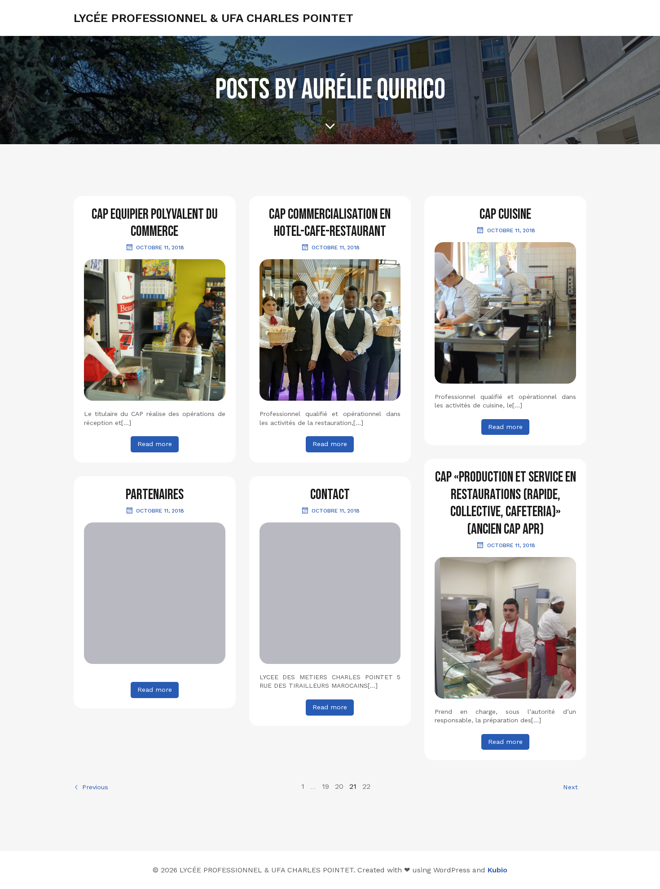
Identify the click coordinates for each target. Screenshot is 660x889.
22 (366, 786)
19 (325, 786)
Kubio (497, 870)
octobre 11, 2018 (160, 247)
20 (339, 786)
